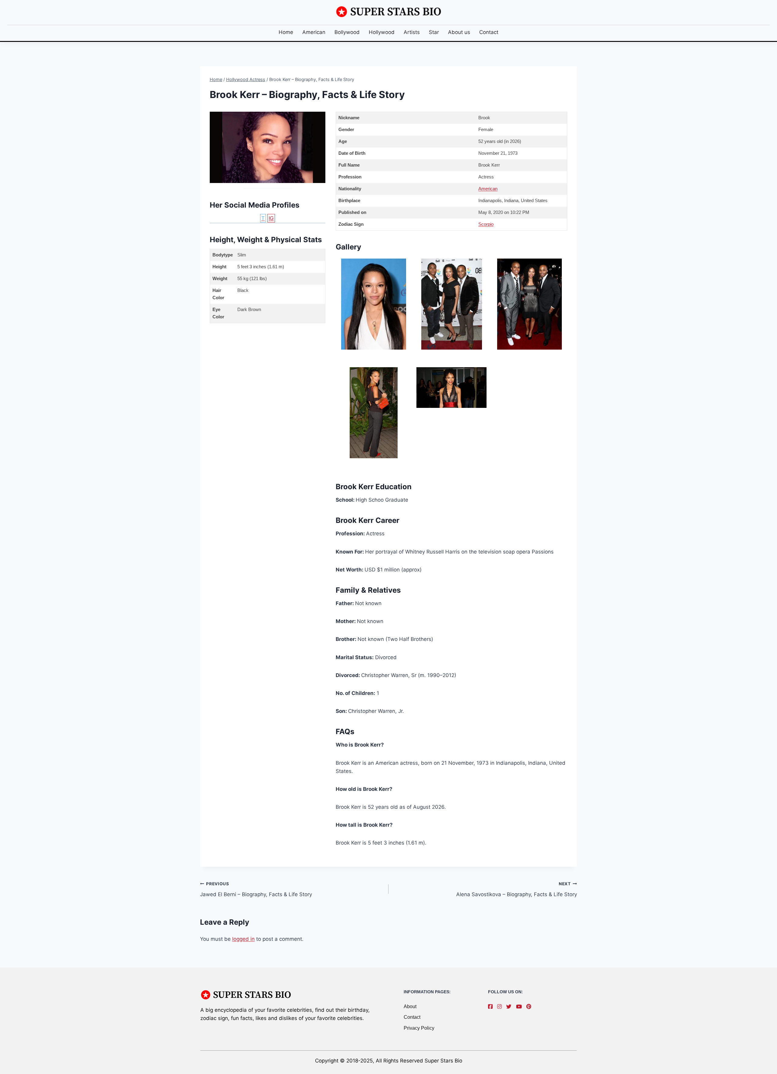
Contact (488, 32)
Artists (412, 32)
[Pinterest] (530, 1007)
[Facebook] (492, 1007)
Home (286, 32)
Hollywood (382, 32)
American (313, 32)
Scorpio (486, 224)
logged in (243, 939)
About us (459, 32)
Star (434, 32)
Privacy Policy (419, 1028)
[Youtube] (520, 1007)
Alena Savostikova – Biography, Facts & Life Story (516, 889)
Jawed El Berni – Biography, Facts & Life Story (256, 889)
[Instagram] (501, 1007)
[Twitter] (510, 1007)
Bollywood (347, 32)
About (410, 1006)
